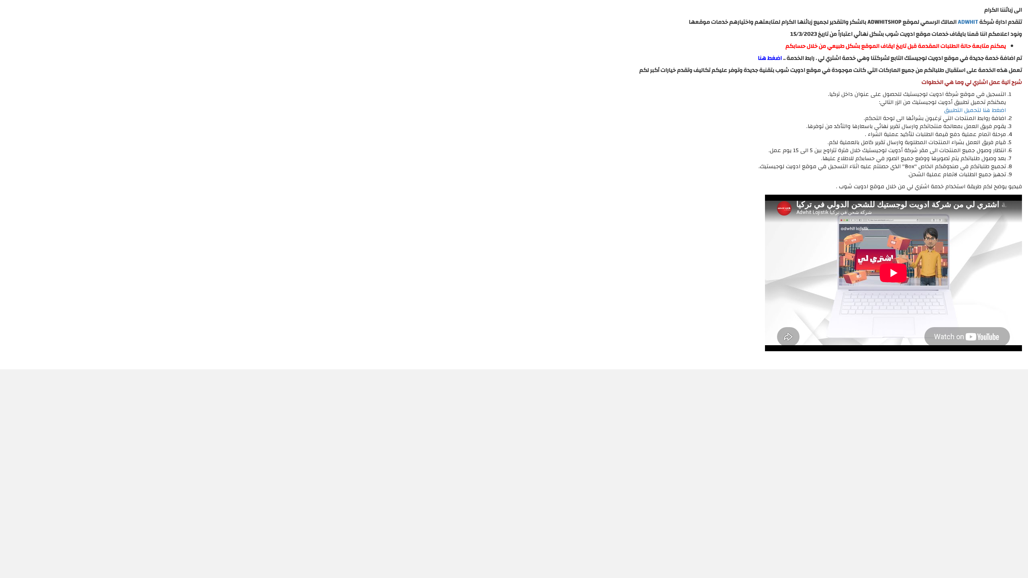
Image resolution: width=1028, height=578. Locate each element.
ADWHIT (968, 22)
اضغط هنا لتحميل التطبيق (975, 110)
